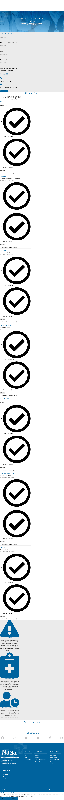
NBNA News (53, 755)
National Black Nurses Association (18, 789)
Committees (28, 763)
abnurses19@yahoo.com (8, 87)
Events (52, 761)
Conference (53, 763)
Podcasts (5, 774)
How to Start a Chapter (40, 759)
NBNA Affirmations (7, 783)
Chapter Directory (39, 761)
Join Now (2, 170)
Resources (6, 770)
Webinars (5, 778)
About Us (27, 751)
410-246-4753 (15, 763)
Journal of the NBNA (55, 759)
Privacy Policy (59, 789)
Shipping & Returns (50, 789)
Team (26, 757)
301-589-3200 (6, 763)
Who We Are (28, 759)
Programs (27, 761)
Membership (38, 751)
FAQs (43, 789)
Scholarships (38, 766)
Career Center (6, 776)
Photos (52, 766)
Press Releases (53, 757)
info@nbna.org (5, 762)
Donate (26, 766)
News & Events (54, 751)
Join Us (37, 757)
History (26, 755)
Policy (4, 781)
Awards (37, 763)
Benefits (37, 755)
